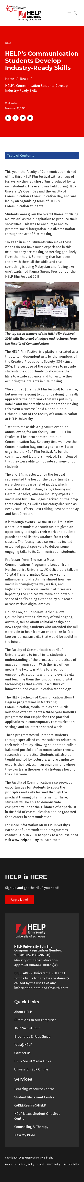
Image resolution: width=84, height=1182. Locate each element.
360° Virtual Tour (27, 1028)
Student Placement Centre (34, 1097)
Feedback (10, 1164)
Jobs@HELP (23, 1045)
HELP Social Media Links (32, 1061)
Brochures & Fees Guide (32, 1037)
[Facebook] (8, 118)
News (24, 79)
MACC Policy (53, 1164)
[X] (15, 118)
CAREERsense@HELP (30, 1105)
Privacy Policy (26, 1164)
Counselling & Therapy (31, 1127)
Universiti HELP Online (31, 1069)
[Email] (30, 118)
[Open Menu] (69, 13)
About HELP (23, 1012)
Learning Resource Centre (34, 1089)
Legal (41, 1164)
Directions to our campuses (35, 1020)
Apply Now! (19, 900)
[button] (42, 155)
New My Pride (24, 1135)
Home (9, 79)
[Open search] (75, 13)
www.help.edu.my (25, 840)
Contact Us (22, 1053)
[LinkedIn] (23, 118)
